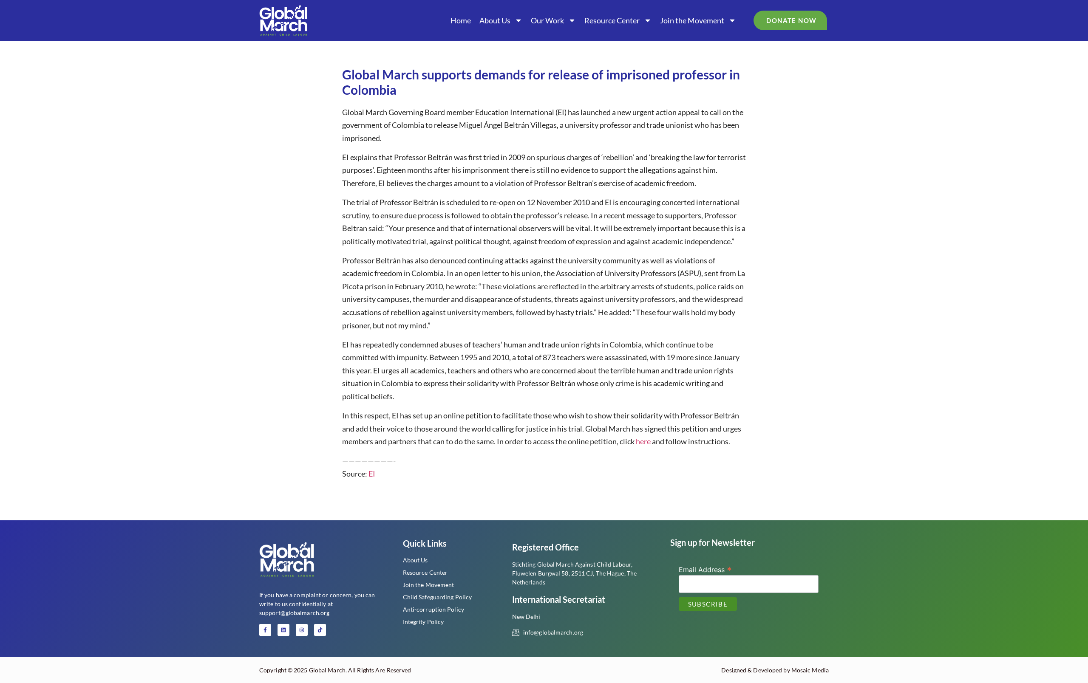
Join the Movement (692, 20)
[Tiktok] (320, 630)
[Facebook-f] (265, 630)
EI (371, 473)
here (643, 441)
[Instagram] (302, 630)
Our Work (547, 20)
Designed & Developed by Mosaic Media (775, 670)
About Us (494, 20)
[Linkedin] (283, 630)
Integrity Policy (423, 621)
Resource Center (612, 20)
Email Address (705, 569)
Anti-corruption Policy (433, 609)
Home (460, 20)
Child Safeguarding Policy (437, 597)
